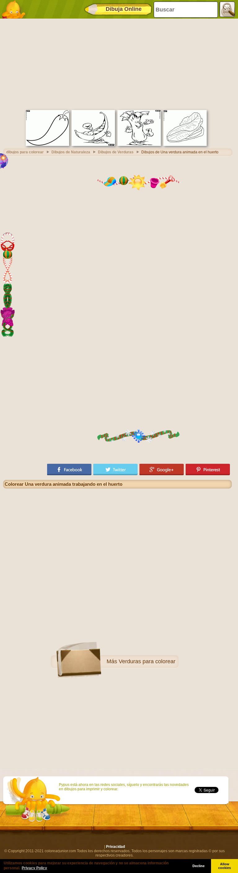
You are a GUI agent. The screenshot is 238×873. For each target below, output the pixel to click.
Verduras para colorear (147, 661)
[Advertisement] (117, 63)
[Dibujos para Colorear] (15, 9)
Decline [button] (198, 866)
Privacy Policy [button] (34, 868)
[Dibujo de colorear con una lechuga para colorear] (185, 145)
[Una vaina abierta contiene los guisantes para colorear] (93, 145)
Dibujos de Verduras (116, 152)
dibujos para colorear (25, 152)
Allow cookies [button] (224, 866)
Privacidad (115, 846)
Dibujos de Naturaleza (70, 152)
